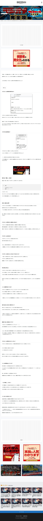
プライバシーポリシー (19, 516)
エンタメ (3, 13)
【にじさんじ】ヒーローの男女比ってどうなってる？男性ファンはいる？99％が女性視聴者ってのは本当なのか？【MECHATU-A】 (5, 495)
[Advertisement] (21, 34)
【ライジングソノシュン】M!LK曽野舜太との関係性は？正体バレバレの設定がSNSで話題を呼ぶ (27, 505)
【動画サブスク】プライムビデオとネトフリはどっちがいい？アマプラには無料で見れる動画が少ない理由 (5, 506)
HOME (2, 20)
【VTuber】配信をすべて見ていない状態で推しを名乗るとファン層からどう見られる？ (26, 494)
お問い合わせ (25, 516)
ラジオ (6, 13)
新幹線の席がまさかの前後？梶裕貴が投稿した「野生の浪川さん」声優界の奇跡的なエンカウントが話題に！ (16, 506)
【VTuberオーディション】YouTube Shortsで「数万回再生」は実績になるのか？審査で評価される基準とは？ (16, 495)
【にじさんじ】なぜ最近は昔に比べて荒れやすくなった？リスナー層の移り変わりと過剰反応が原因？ (37, 495)
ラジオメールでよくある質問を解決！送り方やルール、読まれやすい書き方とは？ (16, 20)
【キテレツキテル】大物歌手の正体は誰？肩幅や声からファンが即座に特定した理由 (37, 505)
